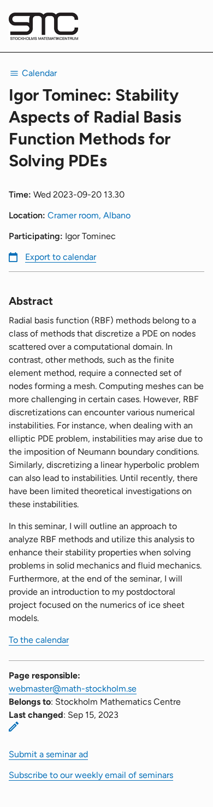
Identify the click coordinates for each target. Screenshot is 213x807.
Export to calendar (60, 257)
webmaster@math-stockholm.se (73, 688)
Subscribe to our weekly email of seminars (91, 775)
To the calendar (39, 640)
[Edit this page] (14, 726)
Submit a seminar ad (48, 754)
